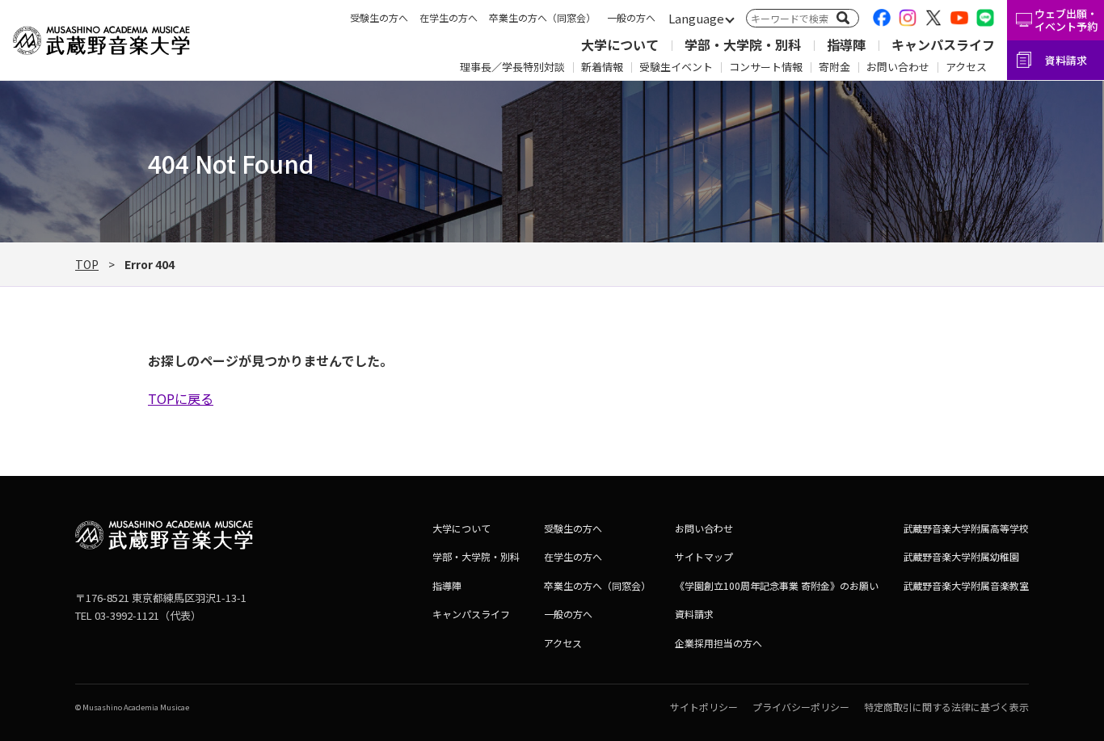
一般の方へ (631, 17)
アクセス (966, 66)
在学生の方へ (448, 17)
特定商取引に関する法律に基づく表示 (946, 707)
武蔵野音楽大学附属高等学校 (966, 528)
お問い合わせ (897, 66)
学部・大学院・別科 (743, 44)
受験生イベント (676, 66)
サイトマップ (704, 556)
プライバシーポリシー (800, 707)
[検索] (843, 18)
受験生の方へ (379, 17)
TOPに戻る (180, 398)
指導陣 (846, 44)
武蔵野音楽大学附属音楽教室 (966, 585)
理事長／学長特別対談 (512, 66)
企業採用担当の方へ (718, 643)
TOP (87, 264)
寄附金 (834, 66)
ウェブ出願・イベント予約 (1066, 20)
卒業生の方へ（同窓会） (542, 17)
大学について (620, 44)
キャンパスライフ (943, 44)
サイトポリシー (704, 707)
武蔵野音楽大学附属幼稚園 (961, 556)
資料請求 (1066, 60)
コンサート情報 (766, 66)
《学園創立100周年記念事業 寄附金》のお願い (777, 585)
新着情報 (602, 66)
